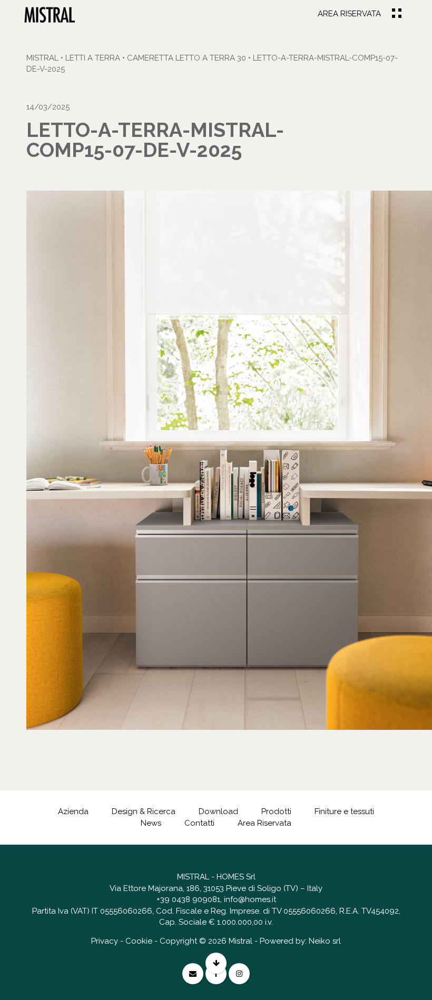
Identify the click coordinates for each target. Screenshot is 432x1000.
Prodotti (276, 811)
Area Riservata (349, 13)
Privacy (104, 941)
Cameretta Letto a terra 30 (186, 58)
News (151, 823)
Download (218, 811)
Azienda (73, 811)
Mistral (42, 58)
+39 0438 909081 (188, 899)
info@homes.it (250, 899)
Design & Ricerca (143, 811)
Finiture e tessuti (344, 811)
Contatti (199, 823)
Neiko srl (325, 941)
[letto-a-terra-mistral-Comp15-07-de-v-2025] (49, 14)
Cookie (138, 941)
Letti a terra (92, 58)
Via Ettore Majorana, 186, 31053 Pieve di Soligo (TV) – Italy (216, 888)
